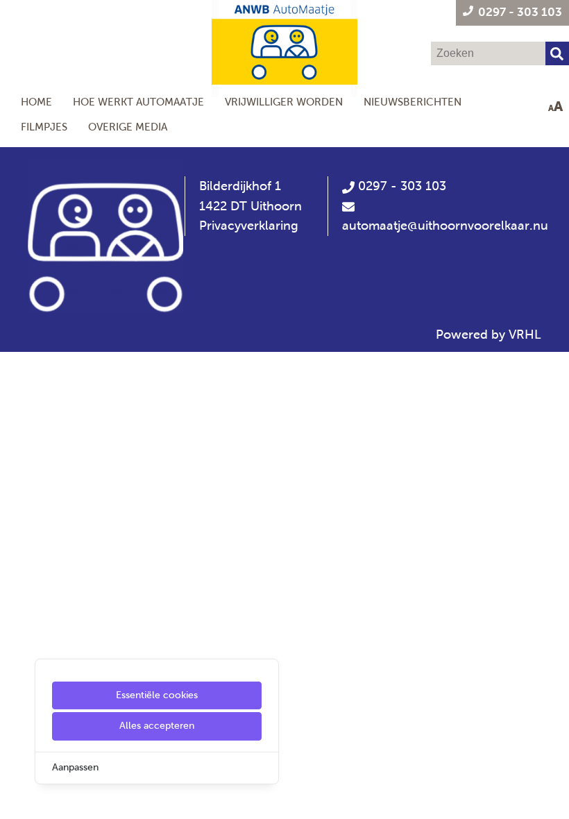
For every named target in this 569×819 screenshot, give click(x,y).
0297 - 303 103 (400, 186)
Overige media (127, 127)
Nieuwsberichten (412, 102)
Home (36, 102)
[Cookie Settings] (16, 798)
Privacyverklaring (248, 226)
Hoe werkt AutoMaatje (138, 102)
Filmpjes (44, 127)
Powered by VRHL (488, 334)
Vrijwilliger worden (284, 102)
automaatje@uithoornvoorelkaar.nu (445, 226)
